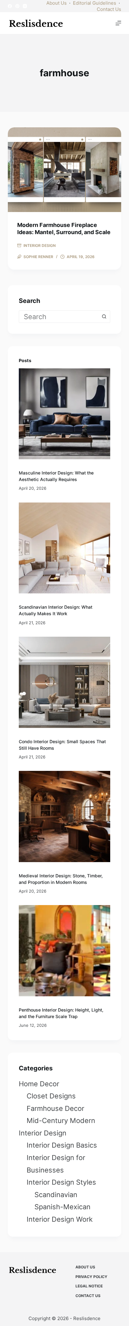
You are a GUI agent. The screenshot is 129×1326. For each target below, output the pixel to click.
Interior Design (39, 245)
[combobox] (58, 316)
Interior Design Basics (62, 1145)
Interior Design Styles (61, 1182)
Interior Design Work (60, 1219)
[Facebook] (10, 6)
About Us (56, 3)
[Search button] (104, 317)
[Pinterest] (17, 6)
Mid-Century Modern (61, 1120)
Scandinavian (55, 1195)
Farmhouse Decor (55, 1108)
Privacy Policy (91, 1276)
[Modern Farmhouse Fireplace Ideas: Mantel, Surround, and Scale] (64, 169)
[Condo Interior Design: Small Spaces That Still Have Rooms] (65, 682)
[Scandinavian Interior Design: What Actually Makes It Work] (65, 548)
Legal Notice (89, 1286)
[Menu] (118, 23)
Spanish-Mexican (62, 1207)
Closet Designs (51, 1096)
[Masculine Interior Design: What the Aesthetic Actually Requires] (65, 414)
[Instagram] (25, 6)
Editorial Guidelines (94, 3)
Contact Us (109, 9)
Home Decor (39, 1084)
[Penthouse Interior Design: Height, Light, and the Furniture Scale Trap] (65, 950)
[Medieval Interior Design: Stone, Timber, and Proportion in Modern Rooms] (65, 816)
